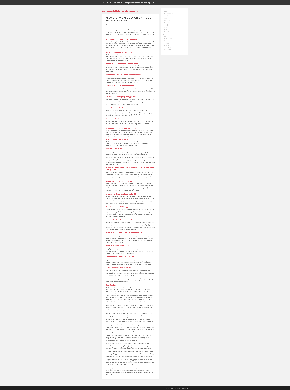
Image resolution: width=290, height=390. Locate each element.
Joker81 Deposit (167, 47)
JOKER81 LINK (166, 51)
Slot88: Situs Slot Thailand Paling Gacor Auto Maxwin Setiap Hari (129, 19)
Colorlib (176, 388)
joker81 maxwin (167, 17)
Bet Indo (165, 35)
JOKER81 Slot (166, 45)
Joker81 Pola (166, 36)
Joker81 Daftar (166, 26)
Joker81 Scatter (167, 22)
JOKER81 (165, 11)
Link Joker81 (166, 27)
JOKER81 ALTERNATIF (168, 38)
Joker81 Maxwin (167, 49)
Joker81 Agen (166, 33)
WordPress (185, 388)
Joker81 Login (166, 20)
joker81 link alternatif (168, 13)
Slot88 (107, 29)
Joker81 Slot (166, 42)
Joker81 (165, 40)
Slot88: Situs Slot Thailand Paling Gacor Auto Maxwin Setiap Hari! (128, 3)
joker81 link (166, 15)
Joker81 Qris (166, 43)
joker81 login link (167, 31)
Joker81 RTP (166, 18)
